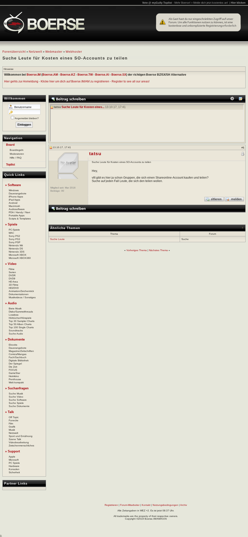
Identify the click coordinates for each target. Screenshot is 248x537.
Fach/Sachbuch (17, 357)
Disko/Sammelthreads (21, 311)
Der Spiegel (15, 363)
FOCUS (13, 370)
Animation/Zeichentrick (21, 291)
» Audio (11, 303)
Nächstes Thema (158, 250)
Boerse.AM (50, 74)
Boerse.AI (102, 74)
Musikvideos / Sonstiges (22, 297)
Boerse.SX (118, 74)
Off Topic (14, 417)
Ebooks (13, 344)
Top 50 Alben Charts (20, 324)
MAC (11, 233)
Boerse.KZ (67, 74)
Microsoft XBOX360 (20, 258)
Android (13, 203)
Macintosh (14, 206)
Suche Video (16, 396)
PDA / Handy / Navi (19, 212)
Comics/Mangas (17, 354)
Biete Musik (15, 308)
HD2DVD (14, 288)
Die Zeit (13, 366)
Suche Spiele (16, 403)
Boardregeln (16, 150)
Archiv (183, 505)
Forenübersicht (14, 51)
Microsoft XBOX (17, 255)
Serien (12, 272)
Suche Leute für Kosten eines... (83, 107)
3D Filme (13, 284)
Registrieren (111, 505)
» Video (10, 264)
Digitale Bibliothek (19, 360)
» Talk (9, 412)
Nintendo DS (16, 248)
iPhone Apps (16, 196)
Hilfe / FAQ (16, 157)
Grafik (12, 426)
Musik (12, 429)
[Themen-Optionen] (232, 99)
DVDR (12, 275)
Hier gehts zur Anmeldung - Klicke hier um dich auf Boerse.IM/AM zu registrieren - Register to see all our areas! (76, 81)
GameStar (14, 373)
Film (11, 423)
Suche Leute (57, 239)
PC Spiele (14, 463)
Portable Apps (16, 215)
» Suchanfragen (17, 388)
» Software (13, 185)
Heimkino (14, 376)
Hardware (14, 466)
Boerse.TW (85, 74)
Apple (12, 456)
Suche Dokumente (19, 406)
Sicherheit (14, 472)
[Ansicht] (240, 99)
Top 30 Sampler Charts (21, 321)
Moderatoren (17, 153)
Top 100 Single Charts (21, 327)
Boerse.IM (34, 74)
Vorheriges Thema (136, 250)
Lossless (13, 314)
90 (62, 190)
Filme (12, 269)
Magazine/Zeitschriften (21, 351)
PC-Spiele (14, 229)
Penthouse (15, 379)
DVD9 (12, 278)
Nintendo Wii (16, 245)
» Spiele (11, 224)
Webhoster (74, 51)
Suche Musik (16, 393)
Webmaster (53, 51)
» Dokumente (15, 339)
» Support (12, 451)
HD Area (13, 281)
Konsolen (14, 469)
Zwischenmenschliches (21, 445)
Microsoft (14, 459)
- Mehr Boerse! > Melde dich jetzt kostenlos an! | (209, 2)
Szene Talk (15, 439)
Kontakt (146, 505)
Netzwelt (35, 51)
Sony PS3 (14, 239)
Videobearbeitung (19, 442)
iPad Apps (14, 199)
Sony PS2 (14, 236)
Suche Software (18, 400)
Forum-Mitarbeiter (130, 505)
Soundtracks (16, 330)
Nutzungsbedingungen (165, 505)
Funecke (13, 420)
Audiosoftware (17, 209)
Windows (14, 190)
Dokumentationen (19, 294)
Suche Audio (16, 333)
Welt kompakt (16, 382)
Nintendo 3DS (16, 251)
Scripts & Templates (20, 218)
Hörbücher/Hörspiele (20, 318)
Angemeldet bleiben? (27, 118)
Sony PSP (14, 242)
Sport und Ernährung (20, 436)
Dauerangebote (17, 193)
